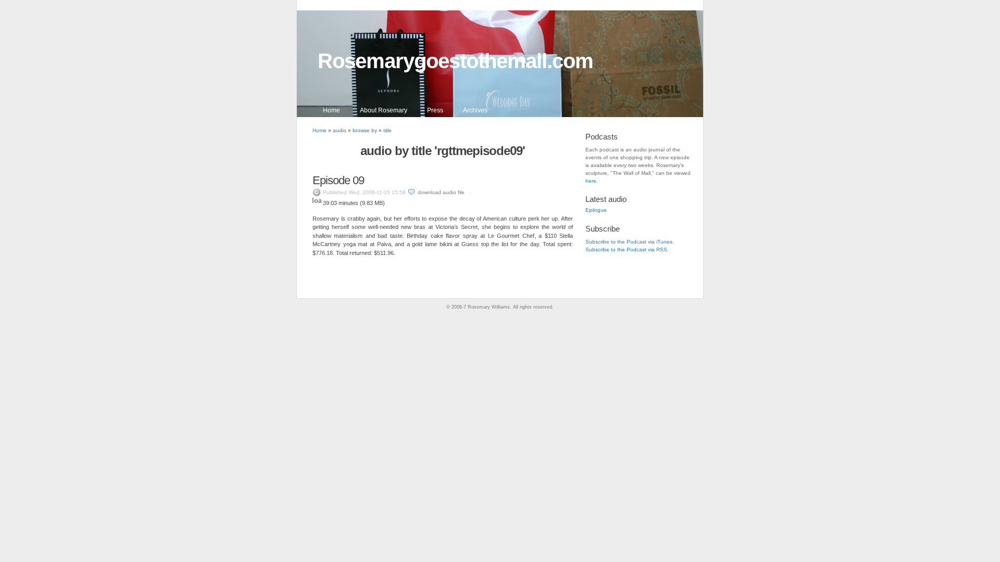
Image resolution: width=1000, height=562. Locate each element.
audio (339, 130)
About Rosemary (383, 110)
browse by (365, 130)
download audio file (441, 192)
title (387, 130)
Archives (475, 110)
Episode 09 (338, 180)
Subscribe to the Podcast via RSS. (627, 249)
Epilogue (596, 210)
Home (331, 110)
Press (435, 110)
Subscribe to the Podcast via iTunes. (629, 242)
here (590, 181)
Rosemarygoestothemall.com (455, 60)
